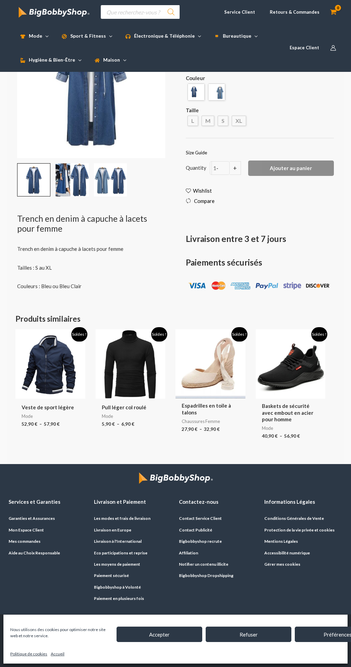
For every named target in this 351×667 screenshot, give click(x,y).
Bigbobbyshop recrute (200, 541)
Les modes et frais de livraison (122, 518)
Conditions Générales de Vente (294, 518)
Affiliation (188, 552)
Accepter (159, 634)
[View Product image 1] (33, 179)
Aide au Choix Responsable (34, 552)
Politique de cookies (28, 653)
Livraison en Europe (112, 530)
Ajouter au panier (291, 168)
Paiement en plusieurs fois (119, 598)
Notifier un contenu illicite (203, 564)
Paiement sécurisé (111, 575)
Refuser (249, 634)
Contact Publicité (195, 530)
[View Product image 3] (110, 179)
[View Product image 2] (72, 179)
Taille (192, 110)
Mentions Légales (281, 541)
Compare (204, 201)
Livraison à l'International (118, 541)
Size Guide (196, 152)
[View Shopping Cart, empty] (333, 12)
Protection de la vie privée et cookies (299, 530)
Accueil (57, 653)
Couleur (195, 78)
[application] (45, 36)
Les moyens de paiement (117, 564)
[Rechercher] (171, 12)
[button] (236, 12)
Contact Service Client (200, 518)
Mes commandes (24, 541)
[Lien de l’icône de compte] (333, 48)
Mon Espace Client (26, 530)
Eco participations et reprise (120, 552)
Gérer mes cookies (282, 564)
